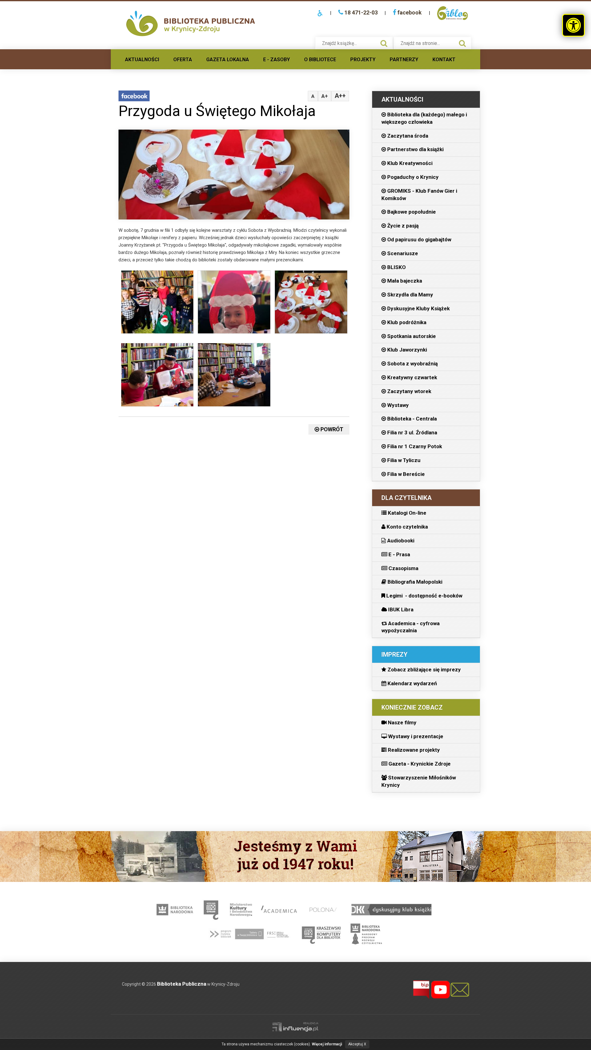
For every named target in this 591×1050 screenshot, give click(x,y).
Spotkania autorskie (411, 336)
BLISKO (396, 267)
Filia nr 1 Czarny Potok (414, 446)
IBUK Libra (400, 609)
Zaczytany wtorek (408, 391)
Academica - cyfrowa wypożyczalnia (410, 627)
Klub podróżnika (406, 322)
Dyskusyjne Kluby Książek (418, 308)
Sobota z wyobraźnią (412, 363)
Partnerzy (404, 59)
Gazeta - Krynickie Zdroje (419, 764)
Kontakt (444, 59)
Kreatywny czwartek (411, 377)
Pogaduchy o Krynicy (412, 177)
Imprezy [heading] (394, 654)
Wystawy (397, 405)
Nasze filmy (401, 722)
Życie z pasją (402, 226)
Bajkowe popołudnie (411, 212)
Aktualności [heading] (402, 99)
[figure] (157, 303)
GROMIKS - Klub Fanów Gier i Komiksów (419, 194)
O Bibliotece (320, 59)
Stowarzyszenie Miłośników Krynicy (418, 781)
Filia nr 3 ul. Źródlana (411, 432)
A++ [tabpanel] (340, 95)
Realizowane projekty (413, 750)
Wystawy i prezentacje (415, 736)
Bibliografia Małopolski (414, 582)
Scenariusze (402, 253)
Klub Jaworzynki (406, 350)
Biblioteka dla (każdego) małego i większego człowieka (424, 118)
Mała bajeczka (404, 281)
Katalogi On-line (406, 513)
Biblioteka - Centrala (411, 419)
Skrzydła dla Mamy (409, 295)
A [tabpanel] (313, 96)
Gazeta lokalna (227, 59)
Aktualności (142, 59)
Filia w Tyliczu (403, 460)
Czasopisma (402, 568)
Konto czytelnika (406, 527)
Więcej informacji (327, 1044)
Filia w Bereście (405, 474)
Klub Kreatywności (409, 163)
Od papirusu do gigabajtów (418, 239)
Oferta (182, 59)
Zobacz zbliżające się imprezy (423, 669)
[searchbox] (347, 43)
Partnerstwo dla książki (415, 149)
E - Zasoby (276, 59)
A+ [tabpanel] (324, 96)
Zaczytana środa (407, 136)
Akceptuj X (357, 1044)
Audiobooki (400, 540)
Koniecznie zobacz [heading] (412, 707)
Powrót (331, 429)
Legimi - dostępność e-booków (423, 596)
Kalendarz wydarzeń (411, 683)
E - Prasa (398, 554)
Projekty (363, 59)
